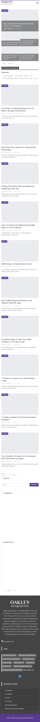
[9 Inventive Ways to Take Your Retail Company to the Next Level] (20, 326)
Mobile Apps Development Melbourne (14, 708)
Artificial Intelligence (26, 78)
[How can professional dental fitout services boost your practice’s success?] (10, 39)
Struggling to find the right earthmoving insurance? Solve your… (10, 57)
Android (26, 75)
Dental (3, 507)
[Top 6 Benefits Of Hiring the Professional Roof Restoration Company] (20, 443)
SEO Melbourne (9, 690)
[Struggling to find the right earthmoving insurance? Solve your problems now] (10, 53)
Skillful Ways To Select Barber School (16, 264)
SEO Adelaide (8, 694)
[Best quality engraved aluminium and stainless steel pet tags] (20, 287)
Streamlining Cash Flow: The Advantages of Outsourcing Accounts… (18, 566)
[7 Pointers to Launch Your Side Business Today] (20, 365)
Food (2, 534)
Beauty (4, 241)
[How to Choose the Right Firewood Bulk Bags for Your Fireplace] (20, 212)
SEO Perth (7, 697)
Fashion (3, 530)
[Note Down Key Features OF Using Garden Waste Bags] (20, 134)
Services (3, 510)
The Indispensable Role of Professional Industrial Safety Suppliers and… (28, 42)
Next (14, 475)
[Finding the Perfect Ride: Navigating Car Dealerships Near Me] (20, 173)
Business (4, 10)
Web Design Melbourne (11, 705)
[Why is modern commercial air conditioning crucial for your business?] (20, 20)
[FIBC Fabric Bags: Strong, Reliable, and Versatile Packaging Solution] (29, 53)
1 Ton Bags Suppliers (7, 75)
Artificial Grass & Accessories (10, 78)
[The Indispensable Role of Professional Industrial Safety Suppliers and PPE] (29, 39)
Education (4, 526)
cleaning (3, 514)
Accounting (18, 75)
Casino (3, 503)
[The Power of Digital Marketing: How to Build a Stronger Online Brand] (20, 95)
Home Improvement (7, 518)
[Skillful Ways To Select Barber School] (20, 251)
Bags (36, 78)
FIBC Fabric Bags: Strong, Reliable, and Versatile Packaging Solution (28, 57)
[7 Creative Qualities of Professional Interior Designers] (20, 404)
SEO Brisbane (8, 701)
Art (31, 75)
